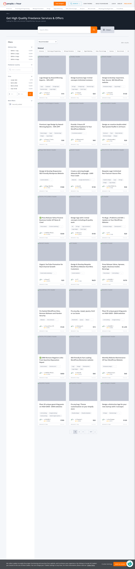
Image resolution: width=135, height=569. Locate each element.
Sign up (119, 3)
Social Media (120, 8)
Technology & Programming (22, 8)
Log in (114, 3)
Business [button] (112, 51)
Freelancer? (128, 3)
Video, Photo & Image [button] (101, 51)
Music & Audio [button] (120, 51)
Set (30, 94)
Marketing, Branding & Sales (106, 8)
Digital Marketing (58, 8)
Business (82, 8)
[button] (75, 4)
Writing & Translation (38, 8)
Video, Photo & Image (71, 8)
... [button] (123, 86)
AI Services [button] (41, 51)
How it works (87, 3)
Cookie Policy (91, 565)
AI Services (9, 8)
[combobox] (63, 29)
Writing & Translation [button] (69, 51)
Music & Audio (91, 8)
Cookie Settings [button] (107, 564)
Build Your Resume (102, 3)
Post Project (60, 3)
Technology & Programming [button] (54, 51)
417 (91, 432)
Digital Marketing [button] (88, 51)
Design (48, 8)
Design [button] (79, 51)
